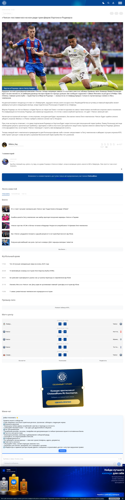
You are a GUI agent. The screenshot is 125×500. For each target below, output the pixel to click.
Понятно (62, 450)
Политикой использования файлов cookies (92, 498)
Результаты (103, 360)
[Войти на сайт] (113, 3)
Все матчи (22, 360)
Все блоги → (63, 249)
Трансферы (7, 13)
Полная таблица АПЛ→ (62, 307)
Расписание (62, 360)
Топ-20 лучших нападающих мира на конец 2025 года (29, 264)
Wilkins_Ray (13, 144)
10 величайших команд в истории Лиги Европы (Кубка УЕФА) (32, 271)
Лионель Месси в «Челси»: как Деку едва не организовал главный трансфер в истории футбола (44, 284)
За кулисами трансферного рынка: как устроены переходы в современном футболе (40, 278)
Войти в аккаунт (62, 178)
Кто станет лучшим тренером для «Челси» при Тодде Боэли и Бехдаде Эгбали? (39, 209)
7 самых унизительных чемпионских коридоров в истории (31, 291)
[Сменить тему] (103, 3)
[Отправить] (119, 464)
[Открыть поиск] (108, 3)
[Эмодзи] (114, 464)
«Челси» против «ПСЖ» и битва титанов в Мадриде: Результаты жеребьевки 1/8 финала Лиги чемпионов (49, 225)
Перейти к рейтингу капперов (110, 495)
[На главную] (4, 3)
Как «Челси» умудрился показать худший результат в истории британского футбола (42, 234)
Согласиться (114, 498)
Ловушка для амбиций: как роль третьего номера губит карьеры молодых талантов (42, 242)
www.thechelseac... (19, 146)
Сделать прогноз (63, 402)
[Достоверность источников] (106, 147)
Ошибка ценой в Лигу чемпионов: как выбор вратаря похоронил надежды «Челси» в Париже (45, 217)
